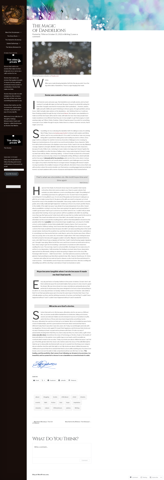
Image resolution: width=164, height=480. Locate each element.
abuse (37, 397)
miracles (38, 408)
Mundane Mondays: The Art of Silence (42, 422)
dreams (82, 397)
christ (74, 397)
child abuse (64, 397)
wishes (68, 408)
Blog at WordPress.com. (40, 474)
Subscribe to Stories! (10, 157)
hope (67, 402)
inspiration (77, 402)
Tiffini (43, 34)
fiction (53, 402)
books (55, 397)
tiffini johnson (57, 408)
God (61, 402)
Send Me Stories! (11, 174)
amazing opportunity (60, 133)
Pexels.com (55, 76)
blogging (46, 397)
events (37, 402)
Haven (66, 113)
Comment (85, 460)
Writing (67, 34)
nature (47, 408)
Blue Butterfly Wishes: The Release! (78, 421)
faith (45, 402)
